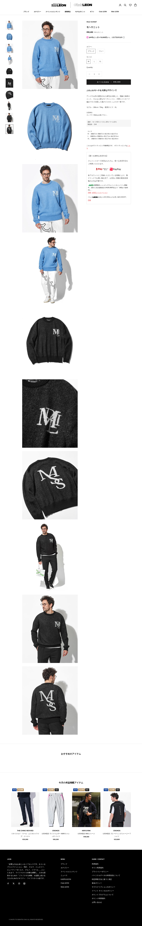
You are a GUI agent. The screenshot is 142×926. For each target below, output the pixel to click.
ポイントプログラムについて (102, 895)
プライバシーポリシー (100, 872)
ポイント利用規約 (98, 898)
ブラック (91, 51)
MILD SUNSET (92, 22)
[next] (135, 813)
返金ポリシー (97, 883)
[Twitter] (13, 883)
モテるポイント (80, 11)
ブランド (26, 11)
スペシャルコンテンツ (53, 11)
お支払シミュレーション (100, 192)
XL (100, 61)
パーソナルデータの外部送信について (106, 875)
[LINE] (24, 883)
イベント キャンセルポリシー (103, 891)
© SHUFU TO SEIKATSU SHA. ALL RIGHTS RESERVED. (26, 919)
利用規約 (95, 864)
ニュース (64, 875)
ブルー (101, 51)
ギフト (92, 11)
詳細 (89, 192)
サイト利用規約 (98, 868)
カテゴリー (37, 11)
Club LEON (103, 11)
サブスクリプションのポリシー (103, 887)
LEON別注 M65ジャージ (86, 834)
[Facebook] (8, 883)
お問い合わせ (97, 902)
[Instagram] (19, 883)
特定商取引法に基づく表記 (102, 879)
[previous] (6, 813)
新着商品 (68, 11)
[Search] (125, 5)
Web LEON (115, 11)
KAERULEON (66, 879)
